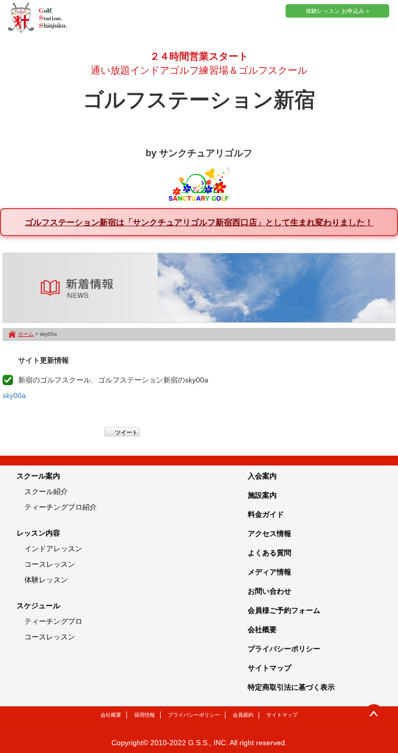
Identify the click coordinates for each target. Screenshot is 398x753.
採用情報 (144, 715)
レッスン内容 (38, 533)
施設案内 (262, 495)
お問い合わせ (269, 591)
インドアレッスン (53, 548)
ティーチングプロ (53, 621)
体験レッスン (46, 580)
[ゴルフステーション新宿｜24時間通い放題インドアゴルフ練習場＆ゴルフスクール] (37, 18)
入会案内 (262, 476)
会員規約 (243, 715)
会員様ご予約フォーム (284, 610)
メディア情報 (269, 572)
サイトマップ (269, 668)
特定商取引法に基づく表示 (291, 687)
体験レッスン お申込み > (337, 11)
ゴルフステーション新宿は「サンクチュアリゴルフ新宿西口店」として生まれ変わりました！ (199, 222)
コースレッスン (49, 564)
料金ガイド (266, 514)
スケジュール (38, 605)
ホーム (26, 334)
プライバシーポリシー (284, 649)
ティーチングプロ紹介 (60, 507)
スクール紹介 (46, 491)
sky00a (14, 395)
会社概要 (262, 629)
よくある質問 (269, 553)
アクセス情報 (269, 533)
